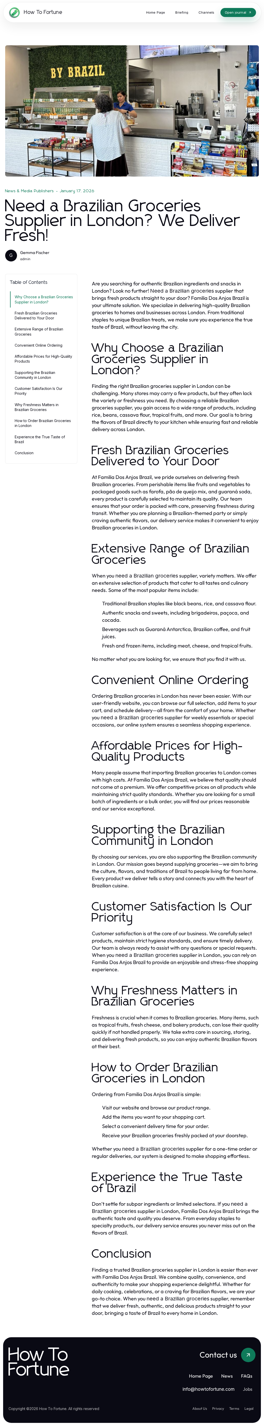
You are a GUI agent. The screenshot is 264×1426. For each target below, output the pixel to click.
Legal (248, 1408)
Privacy (218, 1408)
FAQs (246, 1376)
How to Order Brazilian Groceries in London (43, 423)
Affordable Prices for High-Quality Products (43, 358)
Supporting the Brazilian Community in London (35, 375)
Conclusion (24, 453)
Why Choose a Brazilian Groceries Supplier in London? (44, 299)
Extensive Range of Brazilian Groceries (39, 331)
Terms (234, 1408)
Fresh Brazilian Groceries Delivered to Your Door (36, 315)
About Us (199, 1408)
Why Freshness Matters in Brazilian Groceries (37, 407)
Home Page (201, 1376)
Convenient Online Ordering (38, 345)
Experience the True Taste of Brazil (40, 439)
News (227, 1376)
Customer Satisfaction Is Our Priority (38, 391)
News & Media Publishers (29, 191)
